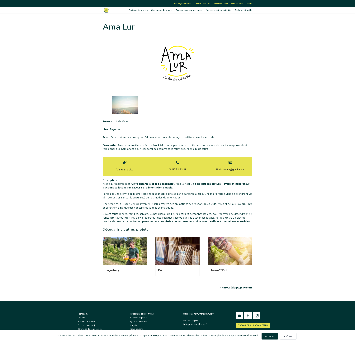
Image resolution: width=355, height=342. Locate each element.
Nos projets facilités (182, 4)
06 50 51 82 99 (177, 169)
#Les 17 (206, 4)
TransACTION (219, 270)
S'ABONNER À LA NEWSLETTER (253, 325)
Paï (160, 270)
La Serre (197, 4)
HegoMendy (112, 270)
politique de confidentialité (245, 335)
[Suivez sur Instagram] (256, 315)
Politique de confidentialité (195, 324)
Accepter (269, 336)
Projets (133, 325)
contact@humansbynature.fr (201, 313)
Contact (249, 4)
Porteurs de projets (138, 10)
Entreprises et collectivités (218, 10)
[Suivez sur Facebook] (248, 315)
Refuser (288, 336)
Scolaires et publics (138, 317)
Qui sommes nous (220, 4)
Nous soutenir (237, 4)
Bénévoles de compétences (189, 10)
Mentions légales (190, 320)
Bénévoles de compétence (90, 329)
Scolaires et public (243, 10)
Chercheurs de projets (161, 10)
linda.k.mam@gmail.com (230, 169)
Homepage (83, 313)
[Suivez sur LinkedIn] (239, 315)
